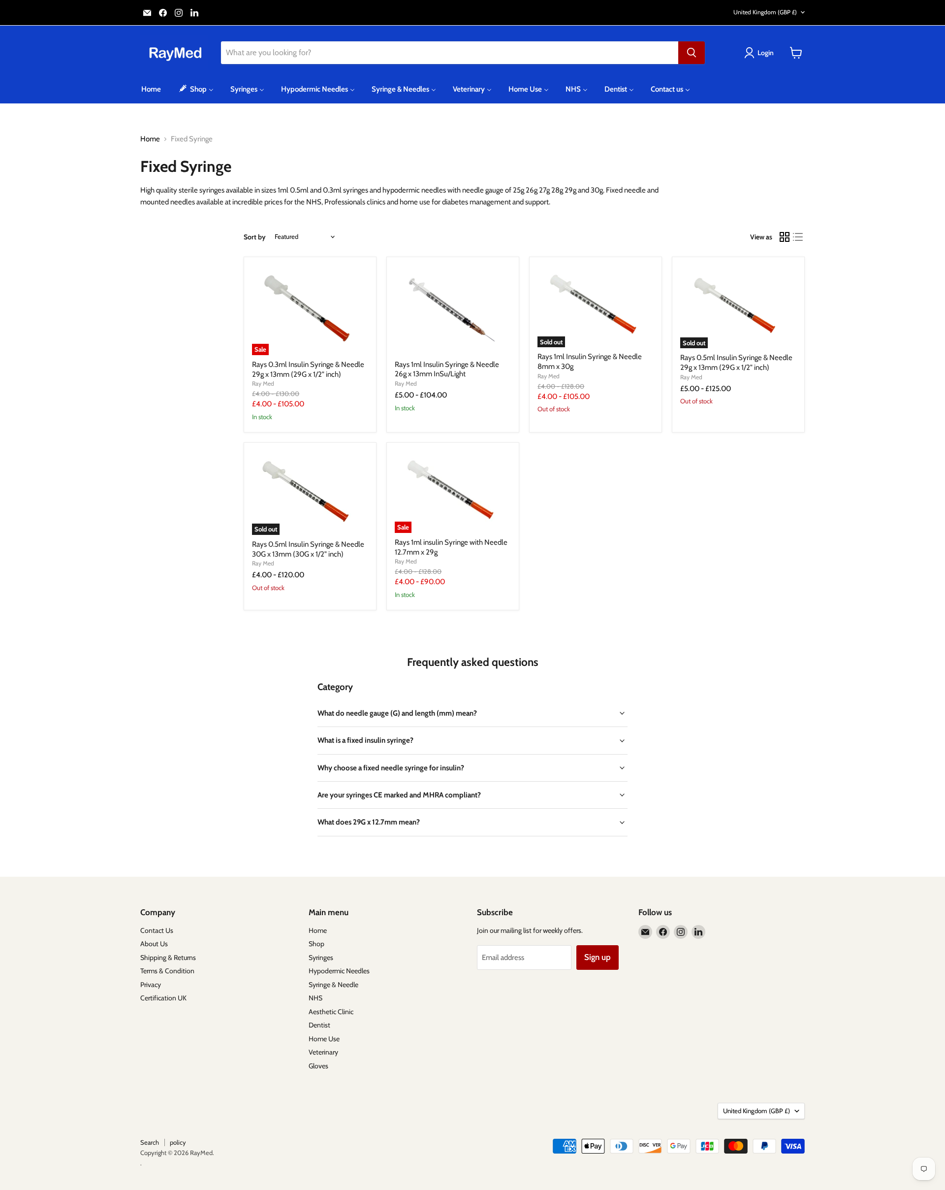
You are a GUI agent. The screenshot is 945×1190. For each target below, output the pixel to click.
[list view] (798, 237)
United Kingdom (765, 12)
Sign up (597, 957)
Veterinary (323, 1052)
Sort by (255, 237)
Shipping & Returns (168, 957)
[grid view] (784, 237)
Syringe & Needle (333, 984)
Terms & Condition (167, 970)
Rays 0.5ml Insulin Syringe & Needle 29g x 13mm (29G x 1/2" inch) (736, 362)
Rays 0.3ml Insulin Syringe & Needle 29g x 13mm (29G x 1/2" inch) (308, 369)
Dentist (319, 1025)
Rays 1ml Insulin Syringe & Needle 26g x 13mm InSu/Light (447, 369)
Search (149, 1142)
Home (150, 139)
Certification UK (163, 997)
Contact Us (156, 930)
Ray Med (263, 383)
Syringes (321, 957)
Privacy (150, 984)
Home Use (324, 1038)
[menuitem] (151, 89)
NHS (315, 997)
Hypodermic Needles (339, 970)
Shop (316, 943)
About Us (154, 943)
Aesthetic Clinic (331, 1011)
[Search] (691, 52)
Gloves (318, 1065)
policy (178, 1142)
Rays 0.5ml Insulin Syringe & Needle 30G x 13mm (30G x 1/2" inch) (308, 549)
